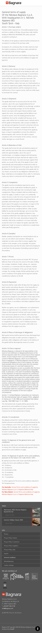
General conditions (10, 557)
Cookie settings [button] (8, 565)
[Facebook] (3, 617)
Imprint (6, 553)
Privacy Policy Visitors (10, 538)
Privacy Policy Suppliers (11, 546)
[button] (17, 512)
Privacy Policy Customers (11, 542)
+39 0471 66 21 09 (9, 606)
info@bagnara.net (7, 608)
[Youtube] (14, 617)
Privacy (6, 534)
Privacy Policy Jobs (9, 550)
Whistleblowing (8, 561)
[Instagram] (7, 617)
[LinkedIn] (11, 617)
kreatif (12, 629)
